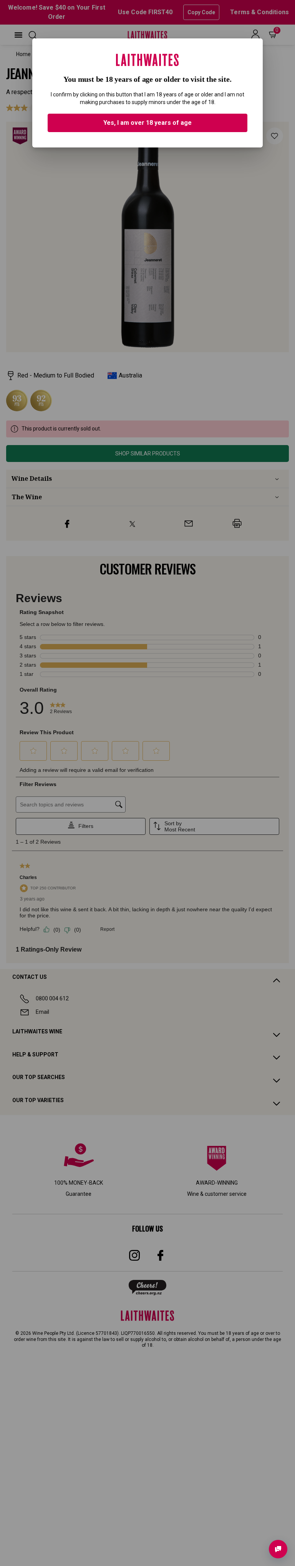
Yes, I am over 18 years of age (147, 122)
